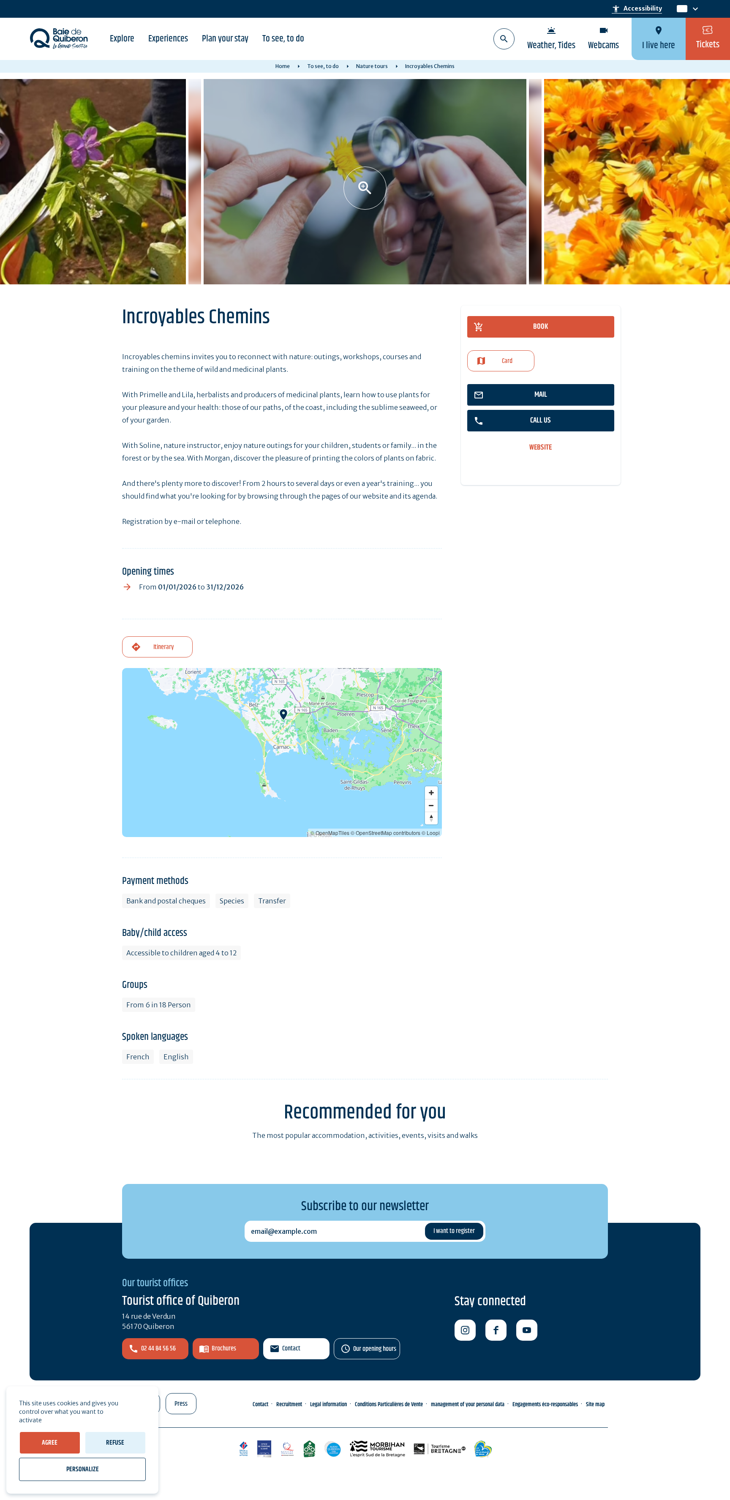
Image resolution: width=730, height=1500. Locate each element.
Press (181, 1404)
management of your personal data (467, 1404)
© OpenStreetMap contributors (385, 832)
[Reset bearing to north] (431, 818)
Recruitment (289, 1404)
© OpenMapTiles (330, 832)
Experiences (168, 39)
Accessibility (637, 9)
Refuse (115, 1442)
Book (540, 327)
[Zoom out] (431, 805)
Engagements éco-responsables (545, 1404)
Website (540, 447)
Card (507, 361)
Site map (595, 1404)
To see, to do (283, 39)
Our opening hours (374, 1349)
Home (282, 66)
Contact (291, 1348)
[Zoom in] (431, 792)
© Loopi (431, 832)
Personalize (82, 1469)
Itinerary (163, 647)
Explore (122, 39)
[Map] (282, 752)
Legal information (328, 1404)
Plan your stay (225, 39)
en (682, 9)
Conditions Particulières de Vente (389, 1404)
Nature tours (372, 66)
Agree (49, 1442)
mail (540, 395)
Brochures (224, 1348)
